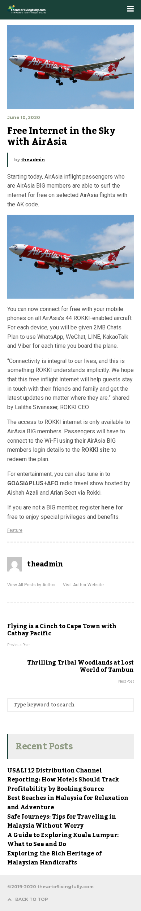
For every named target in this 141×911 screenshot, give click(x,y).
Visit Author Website (83, 584)
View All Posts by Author (31, 584)
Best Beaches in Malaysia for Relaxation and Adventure (67, 802)
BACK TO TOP (31, 899)
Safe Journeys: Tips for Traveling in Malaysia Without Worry (61, 821)
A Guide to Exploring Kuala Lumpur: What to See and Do (63, 839)
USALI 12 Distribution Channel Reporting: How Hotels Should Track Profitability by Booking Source (63, 780)
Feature (14, 530)
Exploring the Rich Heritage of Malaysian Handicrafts (54, 858)
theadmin (33, 159)
